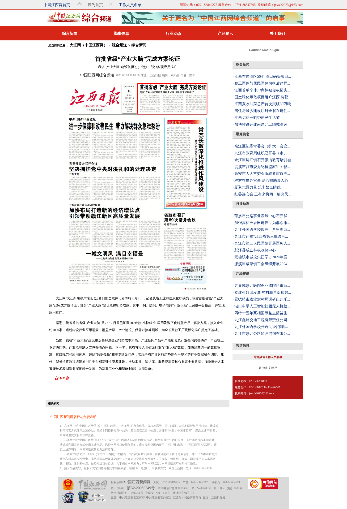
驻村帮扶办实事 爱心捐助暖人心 (261, 180)
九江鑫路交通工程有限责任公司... (262, 320)
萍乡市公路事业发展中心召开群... (262, 216)
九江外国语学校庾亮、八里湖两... (262, 230)
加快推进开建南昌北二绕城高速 (260, 124)
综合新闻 (69, 33)
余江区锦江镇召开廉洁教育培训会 (262, 160)
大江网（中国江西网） (88, 45)
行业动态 (173, 33)
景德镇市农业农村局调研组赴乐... (262, 299)
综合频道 (119, 45)
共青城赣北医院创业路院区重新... (262, 286)
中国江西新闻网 (137, 482)
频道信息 (242, 345)
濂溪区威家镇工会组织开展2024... (262, 264)
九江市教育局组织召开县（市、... (262, 153)
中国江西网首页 (57, 5)
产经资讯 (225, 33)
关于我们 (277, 33)
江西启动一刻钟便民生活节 (257, 118)
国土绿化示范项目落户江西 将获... (262, 97)
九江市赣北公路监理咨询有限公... (262, 334)
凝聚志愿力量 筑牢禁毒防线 (257, 187)
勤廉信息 (121, 33)
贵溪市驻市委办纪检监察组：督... (262, 167)
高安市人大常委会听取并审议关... (262, 174)
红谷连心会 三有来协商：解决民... (262, 194)
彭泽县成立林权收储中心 (255, 250)
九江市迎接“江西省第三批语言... (261, 236)
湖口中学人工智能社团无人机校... (262, 306)
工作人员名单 (130, 5)
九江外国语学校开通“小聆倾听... (261, 327)
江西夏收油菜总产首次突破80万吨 (262, 104)
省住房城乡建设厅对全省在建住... (262, 111)
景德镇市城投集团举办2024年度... (262, 257)
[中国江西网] (92, 484)
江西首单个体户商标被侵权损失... (262, 90)
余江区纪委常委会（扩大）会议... (262, 146)
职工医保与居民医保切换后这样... (262, 83)
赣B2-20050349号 (141, 488)
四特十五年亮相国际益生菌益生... (262, 313)
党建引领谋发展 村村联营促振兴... (262, 292)
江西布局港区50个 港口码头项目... (262, 76)
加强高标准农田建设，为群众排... (262, 223)
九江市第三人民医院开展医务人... (262, 243)
